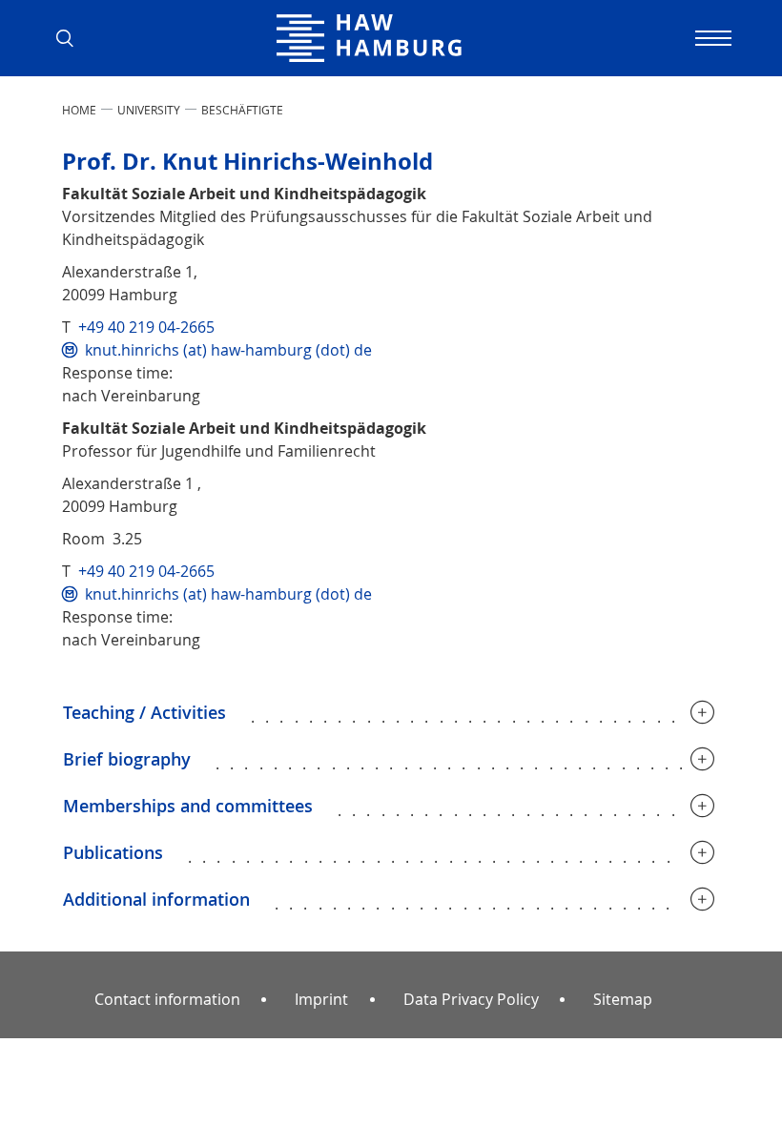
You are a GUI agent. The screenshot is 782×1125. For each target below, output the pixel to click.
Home (79, 109)
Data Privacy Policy (471, 999)
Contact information (167, 999)
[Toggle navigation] (710, 38)
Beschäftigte (242, 109)
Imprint (321, 999)
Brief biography (127, 758)
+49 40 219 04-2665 (146, 327)
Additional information (156, 899)
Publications (113, 852)
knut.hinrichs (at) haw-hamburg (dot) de (228, 349)
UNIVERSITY (148, 109)
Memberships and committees (188, 805)
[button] (71, 38)
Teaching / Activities (144, 712)
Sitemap (622, 999)
